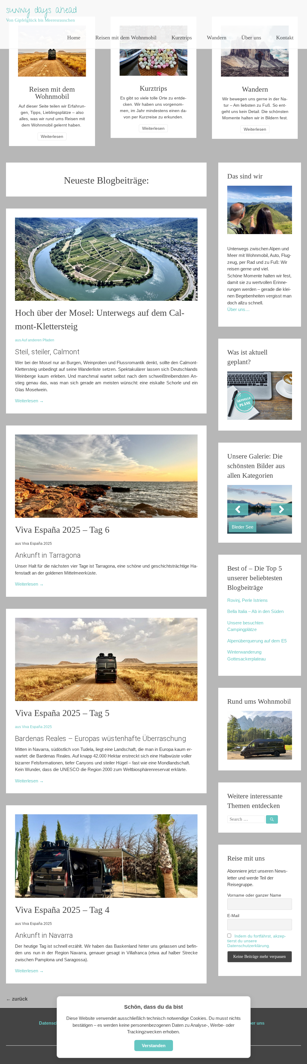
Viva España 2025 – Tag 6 (62, 530)
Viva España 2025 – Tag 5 (62, 713)
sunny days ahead (41, 11)
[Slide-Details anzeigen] (259, 509)
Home (73, 38)
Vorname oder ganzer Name (254, 895)
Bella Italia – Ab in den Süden (255, 611)
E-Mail (233, 915)
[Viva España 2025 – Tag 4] (106, 896)
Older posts (44, 999)
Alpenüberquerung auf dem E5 (257, 640)
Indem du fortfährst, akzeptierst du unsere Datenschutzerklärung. (256, 941)
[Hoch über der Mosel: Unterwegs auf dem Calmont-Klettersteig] (106, 299)
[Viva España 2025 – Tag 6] (106, 516)
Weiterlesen (52, 136)
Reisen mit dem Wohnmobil (125, 38)
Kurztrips (181, 38)
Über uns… (238, 309)
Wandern (216, 38)
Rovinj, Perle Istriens (247, 600)
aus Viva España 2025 (33, 727)
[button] (237, 509)
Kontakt (285, 38)
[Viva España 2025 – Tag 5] (106, 699)
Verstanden (153, 1045)
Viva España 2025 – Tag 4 (62, 910)
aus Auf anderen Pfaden (34, 340)
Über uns (251, 38)
